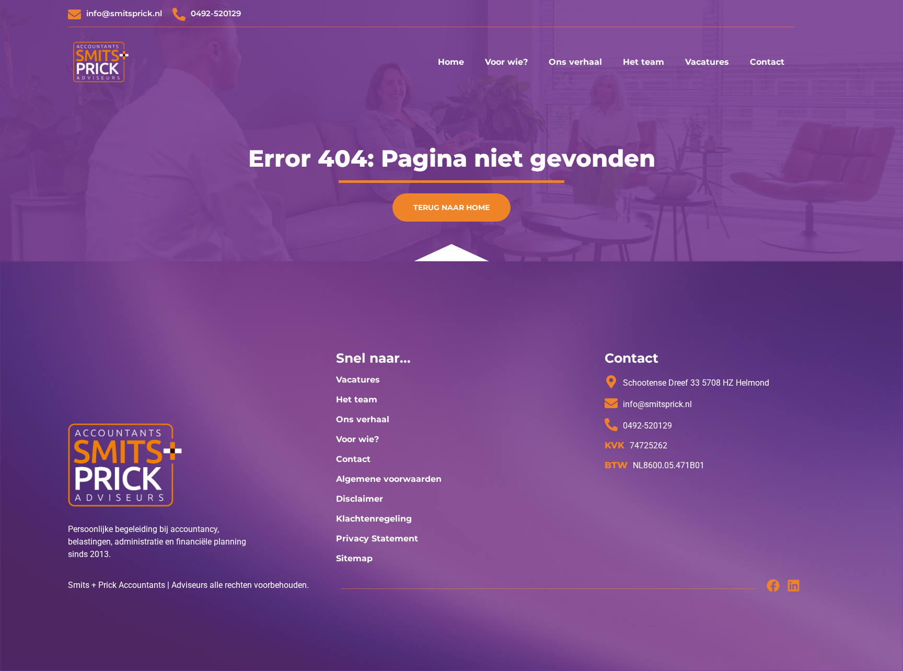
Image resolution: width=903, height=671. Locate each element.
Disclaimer (359, 499)
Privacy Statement (377, 538)
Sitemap (354, 558)
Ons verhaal (575, 62)
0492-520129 (216, 13)
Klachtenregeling (374, 519)
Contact (767, 62)
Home (451, 62)
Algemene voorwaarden (389, 479)
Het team (643, 62)
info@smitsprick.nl (124, 13)
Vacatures (707, 62)
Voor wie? (506, 62)
